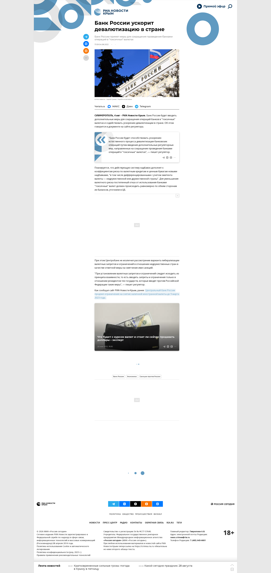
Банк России (118, 376)
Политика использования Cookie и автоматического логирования (63, 548)
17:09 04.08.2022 (102, 44)
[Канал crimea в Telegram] (113, 504)
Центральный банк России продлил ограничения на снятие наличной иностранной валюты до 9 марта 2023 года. (137, 294)
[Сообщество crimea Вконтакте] (124, 504)
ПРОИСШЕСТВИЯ (143, 514)
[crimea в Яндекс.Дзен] (135, 504)
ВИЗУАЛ (158, 514)
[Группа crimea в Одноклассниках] (146, 504)
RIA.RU (170, 523)
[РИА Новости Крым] (111, 12)
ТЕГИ (179, 523)
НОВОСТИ (94, 523)
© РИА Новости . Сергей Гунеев (105, 99)
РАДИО (123, 523)
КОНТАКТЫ (136, 523)
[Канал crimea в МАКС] (157, 504)
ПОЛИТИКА (115, 514)
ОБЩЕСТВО (128, 514)
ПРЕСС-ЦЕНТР (110, 523)
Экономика (132, 376)
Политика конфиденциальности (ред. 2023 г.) (59, 552)
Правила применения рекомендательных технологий (63, 555)
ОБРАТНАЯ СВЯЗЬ (154, 523)
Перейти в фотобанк (125, 99)
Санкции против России (150, 376)
